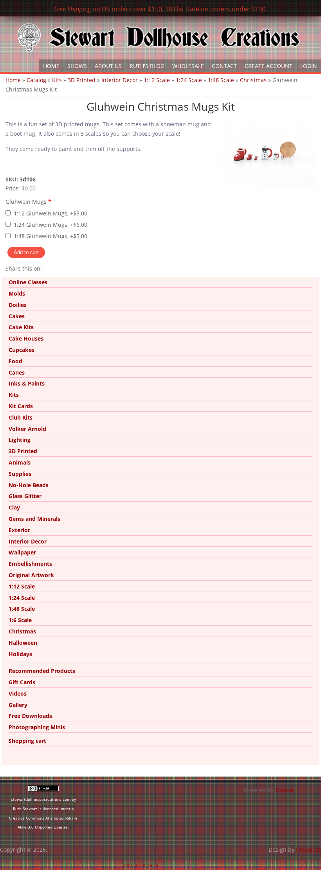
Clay (14, 507)
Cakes (17, 316)
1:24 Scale (189, 80)
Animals (20, 462)
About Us (108, 66)
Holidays (20, 654)
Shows (77, 66)
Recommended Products (42, 670)
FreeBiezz (308, 849)
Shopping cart (27, 740)
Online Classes (28, 282)
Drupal (285, 790)
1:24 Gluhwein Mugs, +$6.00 (50, 224)
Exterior (19, 530)
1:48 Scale (221, 80)
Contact (224, 66)
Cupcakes (21, 349)
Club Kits (20, 417)
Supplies (20, 473)
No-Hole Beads (29, 485)
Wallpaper (22, 552)
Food (15, 361)
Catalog (36, 80)
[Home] (158, 38)
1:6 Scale (20, 620)
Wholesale (188, 66)
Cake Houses (26, 338)
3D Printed (82, 80)
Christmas (253, 80)
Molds (17, 293)
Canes (17, 372)
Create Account (268, 66)
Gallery (18, 705)
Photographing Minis (37, 727)
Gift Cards (22, 682)
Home (51, 66)
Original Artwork (31, 575)
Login (308, 66)
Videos (18, 693)
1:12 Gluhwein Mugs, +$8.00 (50, 213)
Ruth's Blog (147, 66)
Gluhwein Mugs (28, 201)
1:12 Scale (157, 80)
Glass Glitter (25, 496)
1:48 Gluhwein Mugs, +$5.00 (50, 236)
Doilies (18, 305)
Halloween (23, 642)
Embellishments (30, 563)
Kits (57, 80)
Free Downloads (30, 715)
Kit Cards (21, 406)
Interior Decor (119, 80)
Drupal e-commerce (139, 865)
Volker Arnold (27, 428)
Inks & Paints (27, 383)
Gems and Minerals (34, 518)
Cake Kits (21, 327)
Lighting (20, 439)
